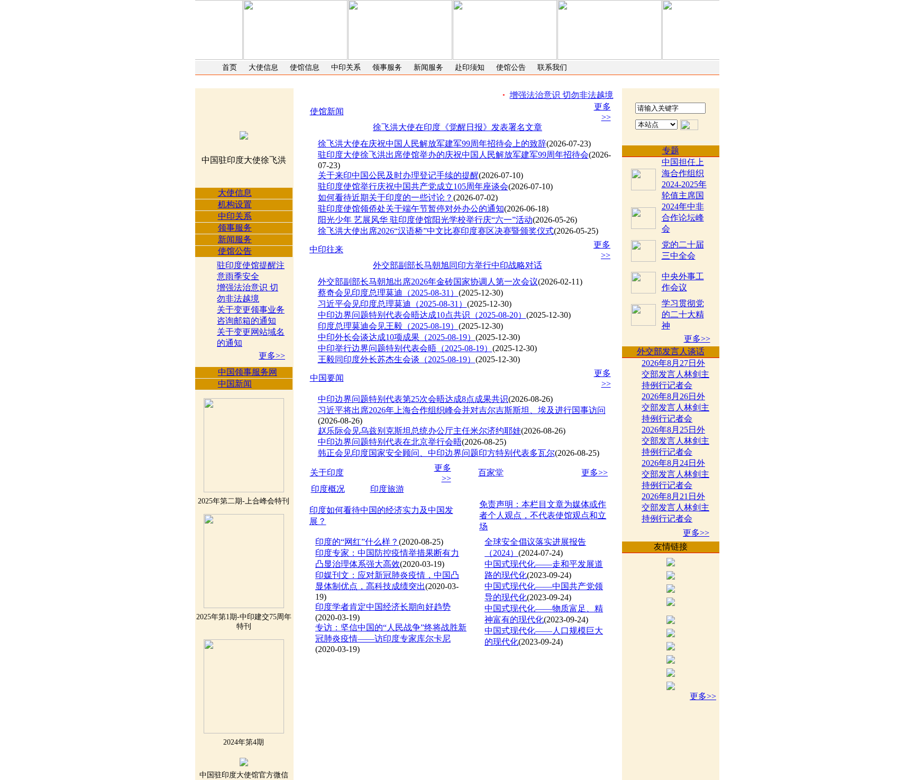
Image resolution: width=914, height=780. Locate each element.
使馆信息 (304, 67)
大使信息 (263, 67)
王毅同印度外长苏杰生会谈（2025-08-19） (397, 359)
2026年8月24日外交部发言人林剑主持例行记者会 (675, 474)
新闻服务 (428, 67)
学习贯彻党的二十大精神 (683, 314)
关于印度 (327, 472)
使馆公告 (511, 67)
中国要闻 (327, 377)
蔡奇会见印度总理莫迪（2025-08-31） (388, 292)
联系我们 (552, 67)
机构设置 (235, 204)
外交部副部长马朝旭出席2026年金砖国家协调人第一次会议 (428, 281)
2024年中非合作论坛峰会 (683, 217)
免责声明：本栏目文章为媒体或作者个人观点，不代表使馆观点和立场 (542, 515)
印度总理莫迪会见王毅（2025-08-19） (388, 326)
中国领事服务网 (247, 372)
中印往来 (326, 249)
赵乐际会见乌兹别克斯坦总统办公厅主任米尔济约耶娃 (419, 430)
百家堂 (491, 472)
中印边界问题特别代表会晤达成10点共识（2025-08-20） (422, 314)
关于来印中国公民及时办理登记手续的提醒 (398, 175)
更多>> (272, 355)
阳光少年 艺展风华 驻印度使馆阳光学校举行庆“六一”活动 (425, 219)
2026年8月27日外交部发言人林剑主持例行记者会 (675, 374)
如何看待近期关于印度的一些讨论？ (385, 197)
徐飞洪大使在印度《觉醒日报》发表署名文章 (457, 127)
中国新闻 (235, 383)
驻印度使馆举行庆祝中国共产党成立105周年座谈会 (413, 186)
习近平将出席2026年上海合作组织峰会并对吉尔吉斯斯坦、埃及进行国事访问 (462, 410)
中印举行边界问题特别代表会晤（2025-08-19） (405, 348)
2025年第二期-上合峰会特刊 (243, 501)
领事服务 (387, 67)
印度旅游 (387, 488)
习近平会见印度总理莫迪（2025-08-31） (392, 303)
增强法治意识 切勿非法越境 (554, 94)
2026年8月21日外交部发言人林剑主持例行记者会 (675, 507)
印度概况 (328, 488)
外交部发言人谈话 (671, 351)
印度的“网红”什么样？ (357, 541)
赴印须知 (470, 67)
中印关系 (346, 67)
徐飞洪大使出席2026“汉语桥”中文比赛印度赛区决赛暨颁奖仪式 (436, 230)
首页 (229, 67)
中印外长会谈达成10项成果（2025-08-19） (397, 337)
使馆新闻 (327, 111)
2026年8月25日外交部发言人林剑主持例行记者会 (675, 440)
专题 (670, 150)
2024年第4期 (243, 742)
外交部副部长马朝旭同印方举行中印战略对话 (457, 265)
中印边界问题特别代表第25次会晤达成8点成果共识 (413, 398)
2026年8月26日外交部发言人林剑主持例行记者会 (675, 407)
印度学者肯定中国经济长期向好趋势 (383, 606)
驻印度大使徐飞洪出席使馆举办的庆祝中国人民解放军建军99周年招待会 (453, 154)
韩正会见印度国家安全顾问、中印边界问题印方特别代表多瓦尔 (436, 452)
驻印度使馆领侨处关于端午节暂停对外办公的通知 (411, 208)
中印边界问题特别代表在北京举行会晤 (390, 441)
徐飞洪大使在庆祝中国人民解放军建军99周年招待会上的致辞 (432, 143)
